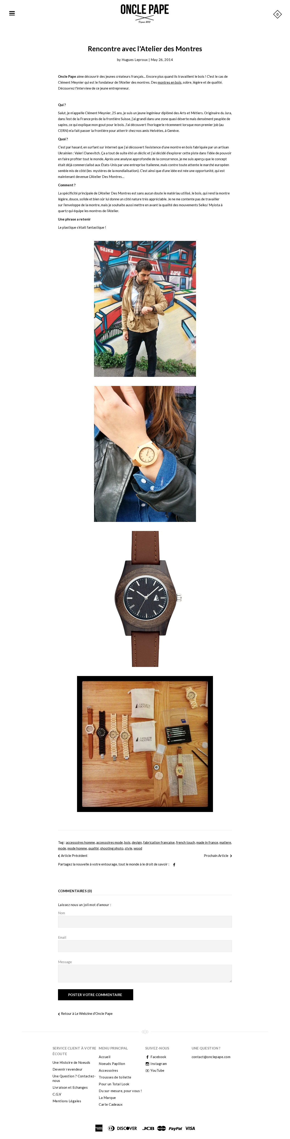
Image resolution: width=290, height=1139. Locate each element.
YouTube (157, 1070)
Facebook (158, 1057)
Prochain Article (216, 855)
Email (62, 937)
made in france (207, 842)
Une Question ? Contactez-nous (74, 1078)
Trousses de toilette (115, 1077)
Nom (61, 913)
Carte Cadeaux (111, 1104)
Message (65, 962)
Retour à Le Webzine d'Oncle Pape (87, 1013)
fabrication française (159, 842)
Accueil (104, 1057)
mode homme (77, 848)
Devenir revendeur (68, 1069)
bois (127, 842)
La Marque (107, 1097)
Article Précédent (74, 855)
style (128, 848)
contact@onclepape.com (211, 1057)
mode (62, 848)
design (137, 842)
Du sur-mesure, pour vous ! (120, 1091)
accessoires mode (109, 842)
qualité (93, 848)
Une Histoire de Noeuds (71, 1062)
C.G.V (57, 1094)
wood (138, 848)
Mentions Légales (67, 1101)
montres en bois (169, 82)
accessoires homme (80, 842)
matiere (225, 842)
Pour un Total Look (114, 1084)
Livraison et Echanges (70, 1087)
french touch (185, 842)
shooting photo (111, 848)
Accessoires (108, 1070)
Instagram (158, 1063)
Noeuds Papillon (112, 1063)
